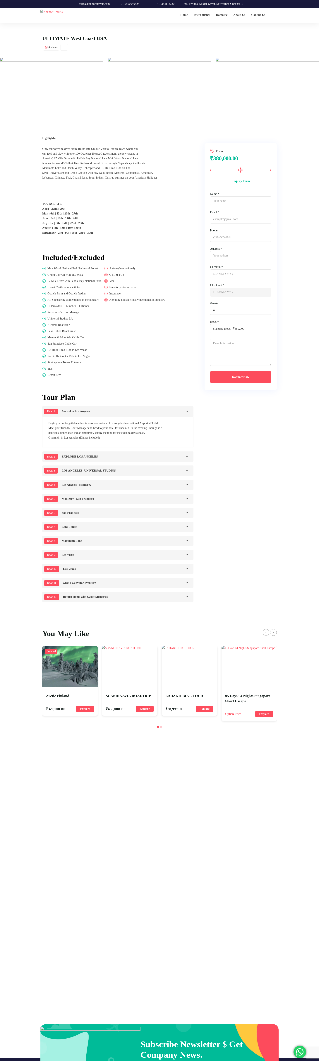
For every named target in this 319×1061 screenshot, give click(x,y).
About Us (239, 14)
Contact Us (258, 14)
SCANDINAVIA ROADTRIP (128, 696)
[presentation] (266, 632)
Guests (214, 303)
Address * (216, 248)
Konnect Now (240, 376)
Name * (214, 194)
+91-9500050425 (129, 3)
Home (184, 14)
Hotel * (214, 321)
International (202, 14)
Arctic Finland (57, 696)
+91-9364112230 (164, 3)
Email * (214, 212)
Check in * (216, 266)
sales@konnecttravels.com (94, 3)
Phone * (215, 230)
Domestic (221, 14)
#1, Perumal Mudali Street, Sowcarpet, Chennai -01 (214, 3)
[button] (158, 727)
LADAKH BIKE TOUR (184, 696)
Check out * (217, 285)
